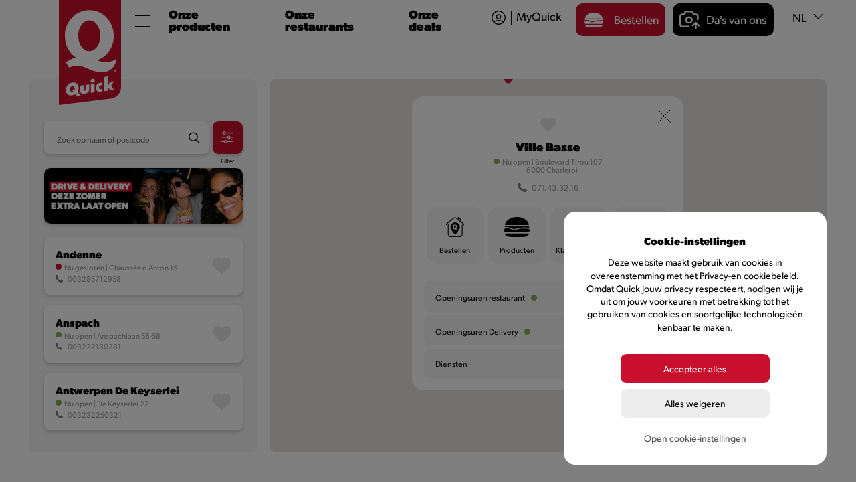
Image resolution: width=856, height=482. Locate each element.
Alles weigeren (695, 403)
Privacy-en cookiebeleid (748, 275)
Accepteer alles (694, 368)
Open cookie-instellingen (695, 438)
